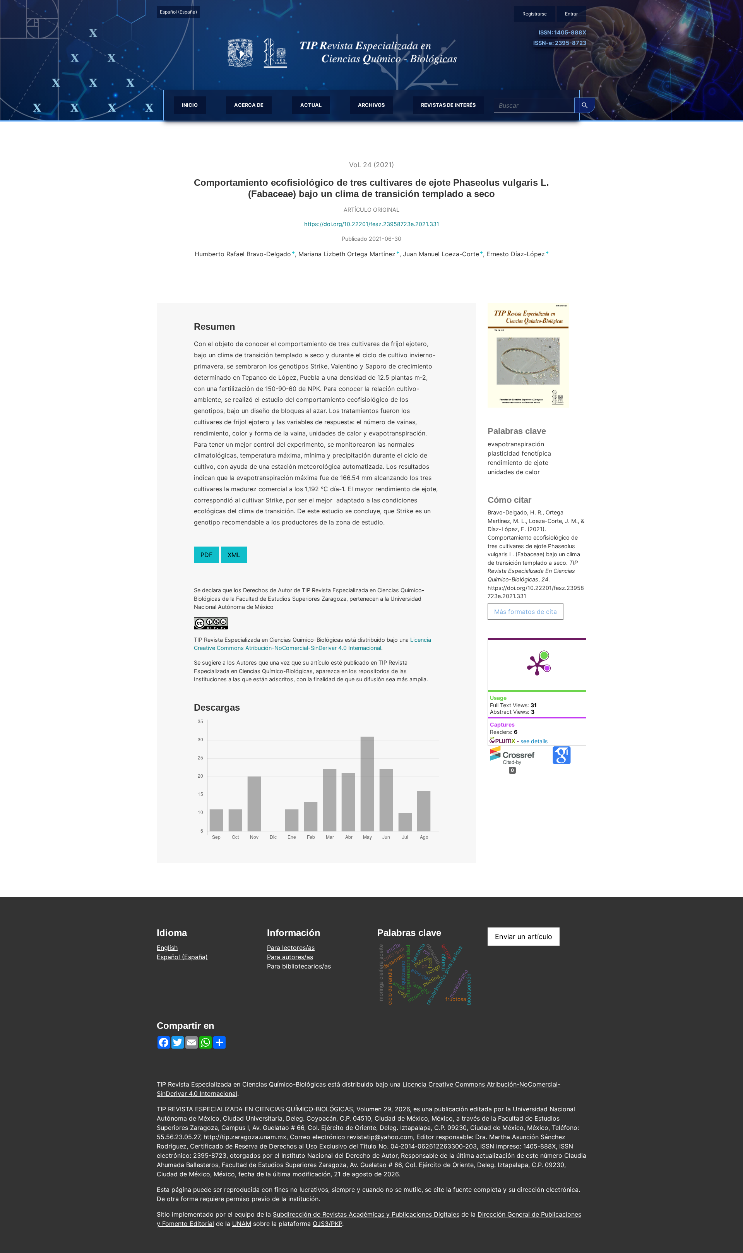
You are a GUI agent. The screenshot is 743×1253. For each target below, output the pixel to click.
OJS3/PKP (327, 1223)
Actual (311, 105)
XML (234, 555)
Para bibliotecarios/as (299, 966)
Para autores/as (290, 957)
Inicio (190, 105)
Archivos (371, 105)
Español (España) (179, 12)
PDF (206, 555)
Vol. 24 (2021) (371, 165)
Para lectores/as (291, 947)
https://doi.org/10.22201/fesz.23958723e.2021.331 (371, 224)
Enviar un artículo (523, 936)
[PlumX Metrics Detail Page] (537, 665)
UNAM (241, 1223)
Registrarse (534, 14)
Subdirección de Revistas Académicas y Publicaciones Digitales (366, 1214)
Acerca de (249, 105)
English (167, 947)
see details (534, 741)
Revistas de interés (448, 105)
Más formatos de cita (525, 611)
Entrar (571, 14)
